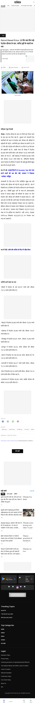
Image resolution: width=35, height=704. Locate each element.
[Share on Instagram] (18, 421)
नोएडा (3, 35)
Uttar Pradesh (10, 441)
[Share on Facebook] (3, 421)
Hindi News (3, 441)
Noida (16, 441)
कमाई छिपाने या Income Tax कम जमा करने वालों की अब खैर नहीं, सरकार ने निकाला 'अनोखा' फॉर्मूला (17, 173)
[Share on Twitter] (8, 421)
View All (32, 491)
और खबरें (17, 451)
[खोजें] (34, 2)
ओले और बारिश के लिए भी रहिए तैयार (19, 250)
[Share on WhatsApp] (13, 421)
